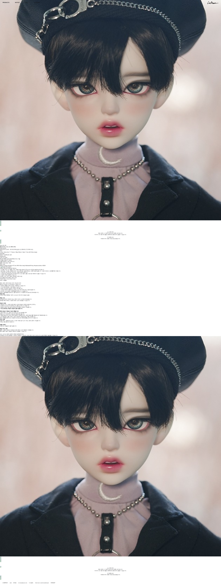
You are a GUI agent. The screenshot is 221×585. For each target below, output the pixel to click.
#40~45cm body (21, 265)
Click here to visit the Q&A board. (42, 582)
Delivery (10, 268)
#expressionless (38, 265)
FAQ (26, 2)
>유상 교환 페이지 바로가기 (7, 322)
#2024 (43, 265)
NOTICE (17, 2)
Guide (1, 268)
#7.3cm (15, 265)
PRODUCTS (6, 2)
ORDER (37, 2)
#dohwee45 (28, 265)
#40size (2, 265)
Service (14, 268)
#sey (32, 265)
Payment (5, 268)
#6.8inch (10, 265)
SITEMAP (53, 582)
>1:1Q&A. (31, 582)
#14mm (6, 265)
